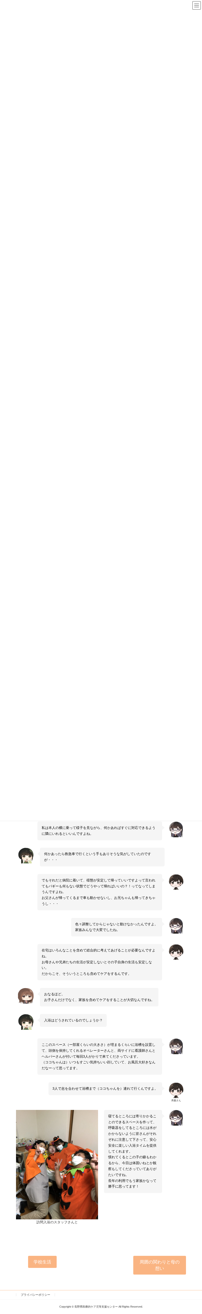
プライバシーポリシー (35, 1294)
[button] (42, 1262)
